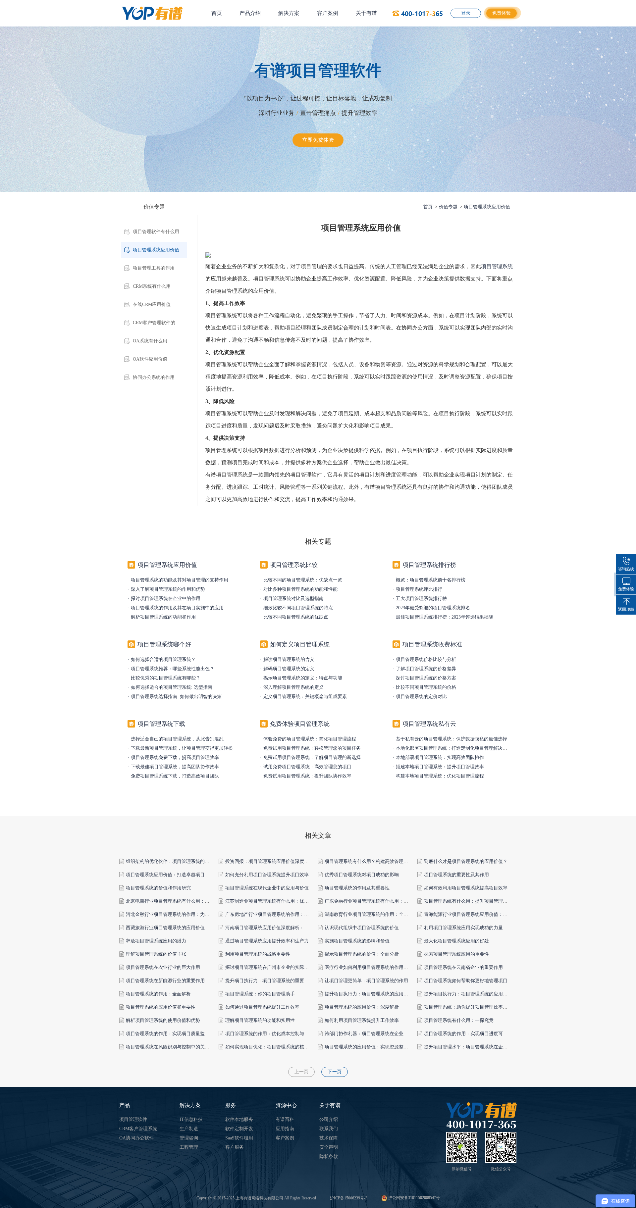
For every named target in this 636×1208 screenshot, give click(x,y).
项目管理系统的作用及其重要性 (357, 887)
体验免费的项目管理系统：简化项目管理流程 (309, 738)
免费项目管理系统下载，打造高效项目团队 (175, 776)
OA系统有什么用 (150, 340)
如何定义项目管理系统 (300, 644)
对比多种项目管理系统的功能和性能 (300, 589)
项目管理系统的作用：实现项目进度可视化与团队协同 (479, 1033)
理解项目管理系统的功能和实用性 (260, 1020)
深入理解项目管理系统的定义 (293, 687)
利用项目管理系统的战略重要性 (257, 954)
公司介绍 (328, 1119)
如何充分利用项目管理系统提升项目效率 (267, 874)
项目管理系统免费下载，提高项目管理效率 (175, 757)
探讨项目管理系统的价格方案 (426, 678)
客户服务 (234, 1147)
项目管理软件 (133, 1119)
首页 (216, 13)
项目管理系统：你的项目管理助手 (260, 993)
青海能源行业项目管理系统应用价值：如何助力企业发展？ (484, 914)
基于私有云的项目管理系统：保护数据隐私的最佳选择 (451, 738)
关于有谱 (366, 13)
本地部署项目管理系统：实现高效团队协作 (440, 757)
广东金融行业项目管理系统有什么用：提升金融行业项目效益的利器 (394, 901)
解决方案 (288, 13)
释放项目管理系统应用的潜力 (156, 940)
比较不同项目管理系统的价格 (426, 687)
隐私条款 (328, 1156)
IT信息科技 (191, 1119)
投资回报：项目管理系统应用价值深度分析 (269, 861)
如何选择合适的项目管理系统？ (163, 659)
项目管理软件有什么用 (156, 231)
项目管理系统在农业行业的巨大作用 (163, 967)
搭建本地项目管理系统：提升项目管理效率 (440, 766)
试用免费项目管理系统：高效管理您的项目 (307, 766)
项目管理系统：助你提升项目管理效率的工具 (470, 1007)
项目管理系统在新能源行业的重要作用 (165, 980)
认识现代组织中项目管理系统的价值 (362, 927)
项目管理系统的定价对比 (421, 696)
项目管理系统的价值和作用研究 (158, 887)
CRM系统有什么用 (152, 286)
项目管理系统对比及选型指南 (293, 598)
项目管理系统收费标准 (432, 644)
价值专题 (448, 206)
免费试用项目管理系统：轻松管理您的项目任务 (312, 748)
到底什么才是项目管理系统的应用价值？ (465, 861)
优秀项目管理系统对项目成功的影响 (362, 874)
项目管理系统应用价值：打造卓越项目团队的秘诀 (177, 874)
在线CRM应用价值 (152, 304)
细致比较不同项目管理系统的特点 (298, 607)
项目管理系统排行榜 (429, 565)
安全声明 (328, 1147)
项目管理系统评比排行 (419, 589)
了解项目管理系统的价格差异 (426, 668)
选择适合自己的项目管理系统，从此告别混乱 (177, 738)
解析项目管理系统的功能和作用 (163, 617)
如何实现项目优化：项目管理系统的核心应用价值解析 (281, 1046)
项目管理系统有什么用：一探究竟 (459, 1020)
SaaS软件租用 (239, 1137)
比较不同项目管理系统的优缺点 (295, 617)
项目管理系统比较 (294, 565)
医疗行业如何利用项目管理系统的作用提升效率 (373, 967)
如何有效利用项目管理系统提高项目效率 (465, 887)
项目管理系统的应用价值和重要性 (160, 1007)
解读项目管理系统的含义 (288, 659)
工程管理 (189, 1147)
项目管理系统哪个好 (164, 644)
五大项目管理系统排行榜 (421, 598)
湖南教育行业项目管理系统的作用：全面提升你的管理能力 (385, 914)
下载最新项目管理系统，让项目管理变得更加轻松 (182, 748)
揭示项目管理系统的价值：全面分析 (362, 954)
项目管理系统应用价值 (156, 249)
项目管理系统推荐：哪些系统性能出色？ (172, 668)
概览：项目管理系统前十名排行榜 (430, 580)
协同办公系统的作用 (154, 377)
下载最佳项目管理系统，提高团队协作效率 (175, 766)
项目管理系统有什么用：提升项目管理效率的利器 (475, 901)
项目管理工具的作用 (154, 268)
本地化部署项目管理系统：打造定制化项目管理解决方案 (454, 748)
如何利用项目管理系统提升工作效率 (362, 1020)
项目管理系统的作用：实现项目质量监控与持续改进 (179, 1033)
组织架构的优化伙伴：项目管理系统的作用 (170, 861)
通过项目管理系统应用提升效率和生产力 (267, 940)
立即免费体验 (318, 140)
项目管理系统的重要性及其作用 (456, 874)
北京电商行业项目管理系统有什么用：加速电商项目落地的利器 (191, 901)
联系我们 (328, 1128)
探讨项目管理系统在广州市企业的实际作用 (269, 967)
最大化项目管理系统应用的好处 (456, 940)
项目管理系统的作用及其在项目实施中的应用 (177, 607)
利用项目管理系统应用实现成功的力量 (463, 927)
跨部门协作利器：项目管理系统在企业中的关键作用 (378, 1033)
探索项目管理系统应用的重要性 (456, 954)
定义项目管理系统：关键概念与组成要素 (305, 696)
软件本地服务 (239, 1119)
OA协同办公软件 (136, 1137)
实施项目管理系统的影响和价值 (357, 940)
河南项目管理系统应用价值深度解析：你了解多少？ (278, 927)
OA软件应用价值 (150, 359)
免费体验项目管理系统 (300, 724)
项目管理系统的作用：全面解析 (158, 993)
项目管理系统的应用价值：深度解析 (362, 1007)
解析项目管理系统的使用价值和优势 (163, 1020)
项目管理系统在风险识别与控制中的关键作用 (172, 1046)
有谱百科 (285, 1119)
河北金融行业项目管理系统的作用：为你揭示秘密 (177, 914)
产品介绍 (250, 13)
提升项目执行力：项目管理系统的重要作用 (269, 980)
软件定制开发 (239, 1128)
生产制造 (189, 1128)
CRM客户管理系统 (138, 1128)
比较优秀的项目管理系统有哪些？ (165, 678)
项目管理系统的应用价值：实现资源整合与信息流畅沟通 (383, 1046)
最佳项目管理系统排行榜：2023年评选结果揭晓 (444, 617)
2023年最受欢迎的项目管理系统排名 (433, 607)
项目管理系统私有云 (429, 724)
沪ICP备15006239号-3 (348, 1198)
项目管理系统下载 (161, 724)
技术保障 (328, 1137)
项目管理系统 (497, 266)
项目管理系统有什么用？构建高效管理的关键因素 (376, 861)
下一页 (335, 1071)
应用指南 (285, 1128)
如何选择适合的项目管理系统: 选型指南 (171, 687)
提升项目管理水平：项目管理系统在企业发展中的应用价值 (484, 1046)
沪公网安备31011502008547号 (413, 1197)
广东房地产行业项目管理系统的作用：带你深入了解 (278, 914)
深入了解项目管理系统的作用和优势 (168, 589)
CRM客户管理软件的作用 (159, 322)
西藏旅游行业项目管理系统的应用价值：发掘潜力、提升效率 (188, 927)
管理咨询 (189, 1137)
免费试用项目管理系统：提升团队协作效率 (307, 776)
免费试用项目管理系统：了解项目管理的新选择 (312, 757)
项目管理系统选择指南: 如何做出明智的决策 (176, 696)
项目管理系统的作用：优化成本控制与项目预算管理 (278, 1033)
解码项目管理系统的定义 (288, 668)
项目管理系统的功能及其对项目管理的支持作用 (179, 580)
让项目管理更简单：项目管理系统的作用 (366, 980)
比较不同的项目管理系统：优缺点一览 (302, 580)
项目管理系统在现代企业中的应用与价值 (267, 887)
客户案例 (327, 13)
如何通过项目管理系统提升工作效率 (262, 1007)
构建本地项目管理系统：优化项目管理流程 (440, 776)
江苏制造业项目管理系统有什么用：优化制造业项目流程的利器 (290, 901)
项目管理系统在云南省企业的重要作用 (463, 967)
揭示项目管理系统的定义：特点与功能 (302, 678)
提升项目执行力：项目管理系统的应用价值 (369, 993)
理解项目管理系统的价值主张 (156, 954)
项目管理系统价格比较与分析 (426, 659)
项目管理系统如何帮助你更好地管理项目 (465, 980)
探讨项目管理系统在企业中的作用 (165, 598)
